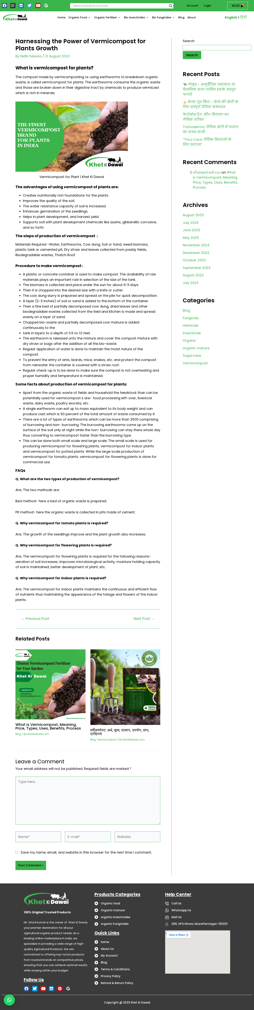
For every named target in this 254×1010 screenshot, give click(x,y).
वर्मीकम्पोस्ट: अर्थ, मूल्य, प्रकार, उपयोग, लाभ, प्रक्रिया (119, 732)
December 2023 (196, 252)
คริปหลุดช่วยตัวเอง (207, 172)
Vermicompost (106, 739)
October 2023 (194, 260)
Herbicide (190, 325)
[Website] (137, 837)
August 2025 (193, 215)
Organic (189, 340)
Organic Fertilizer (105, 17)
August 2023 (193, 275)
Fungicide (191, 318)
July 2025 (191, 222)
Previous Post (35, 618)
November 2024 (196, 245)
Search (188, 41)
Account (192, 5)
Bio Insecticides (134, 17)
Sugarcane (192, 355)
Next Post (144, 618)
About (191, 17)
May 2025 (191, 237)
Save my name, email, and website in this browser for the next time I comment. (86, 852)
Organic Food (77, 17)
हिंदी (243, 17)
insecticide (192, 333)
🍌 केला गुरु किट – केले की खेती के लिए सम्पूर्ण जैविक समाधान (210, 104)
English (231, 17)
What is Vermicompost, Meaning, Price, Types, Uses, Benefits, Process (48, 726)
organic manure (196, 348)
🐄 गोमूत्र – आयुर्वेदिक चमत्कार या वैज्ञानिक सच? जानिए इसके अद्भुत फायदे (209, 89)
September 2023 (196, 267)
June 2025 (191, 230)
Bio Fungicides (161, 17)
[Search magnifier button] (170, 5)
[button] (9, 1000)
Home (61, 17)
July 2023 (190, 282)
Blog (181, 17)
